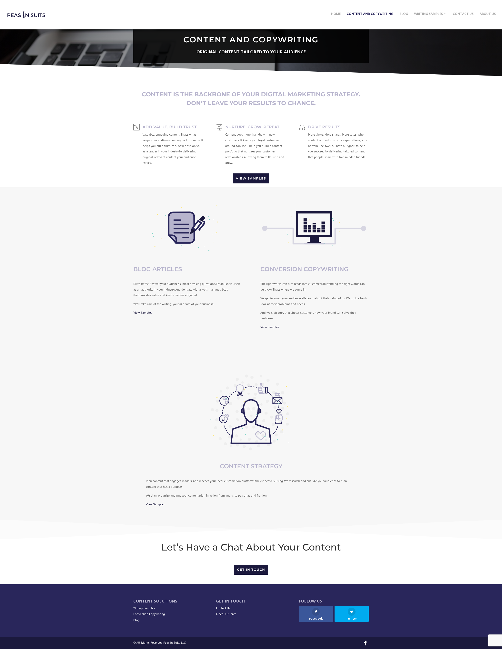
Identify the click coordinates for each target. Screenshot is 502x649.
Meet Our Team (226, 614)
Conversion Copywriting (149, 614)
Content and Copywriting (370, 14)
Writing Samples (428, 14)
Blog (403, 14)
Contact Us (463, 14)
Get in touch (251, 570)
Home (336, 14)
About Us (488, 14)
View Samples (251, 178)
